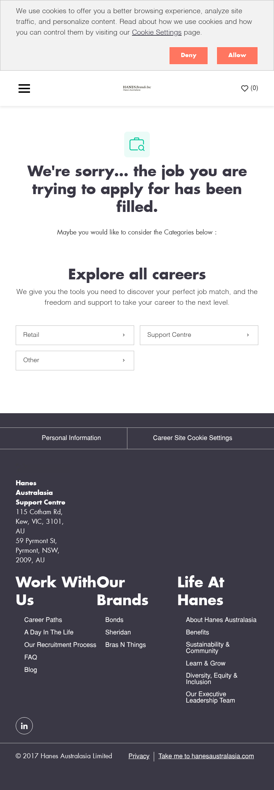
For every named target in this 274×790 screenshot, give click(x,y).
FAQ (30, 657)
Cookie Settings (157, 32)
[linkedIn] (24, 725)
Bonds (114, 620)
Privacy (138, 756)
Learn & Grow (205, 663)
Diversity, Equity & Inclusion (212, 679)
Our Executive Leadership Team (210, 697)
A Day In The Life (48, 632)
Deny (188, 55)
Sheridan (118, 632)
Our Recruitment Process (60, 645)
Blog (30, 670)
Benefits (197, 632)
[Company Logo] (136, 88)
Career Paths (43, 620)
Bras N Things (125, 645)
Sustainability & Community (208, 648)
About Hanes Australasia (221, 620)
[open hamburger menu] (24, 88)
